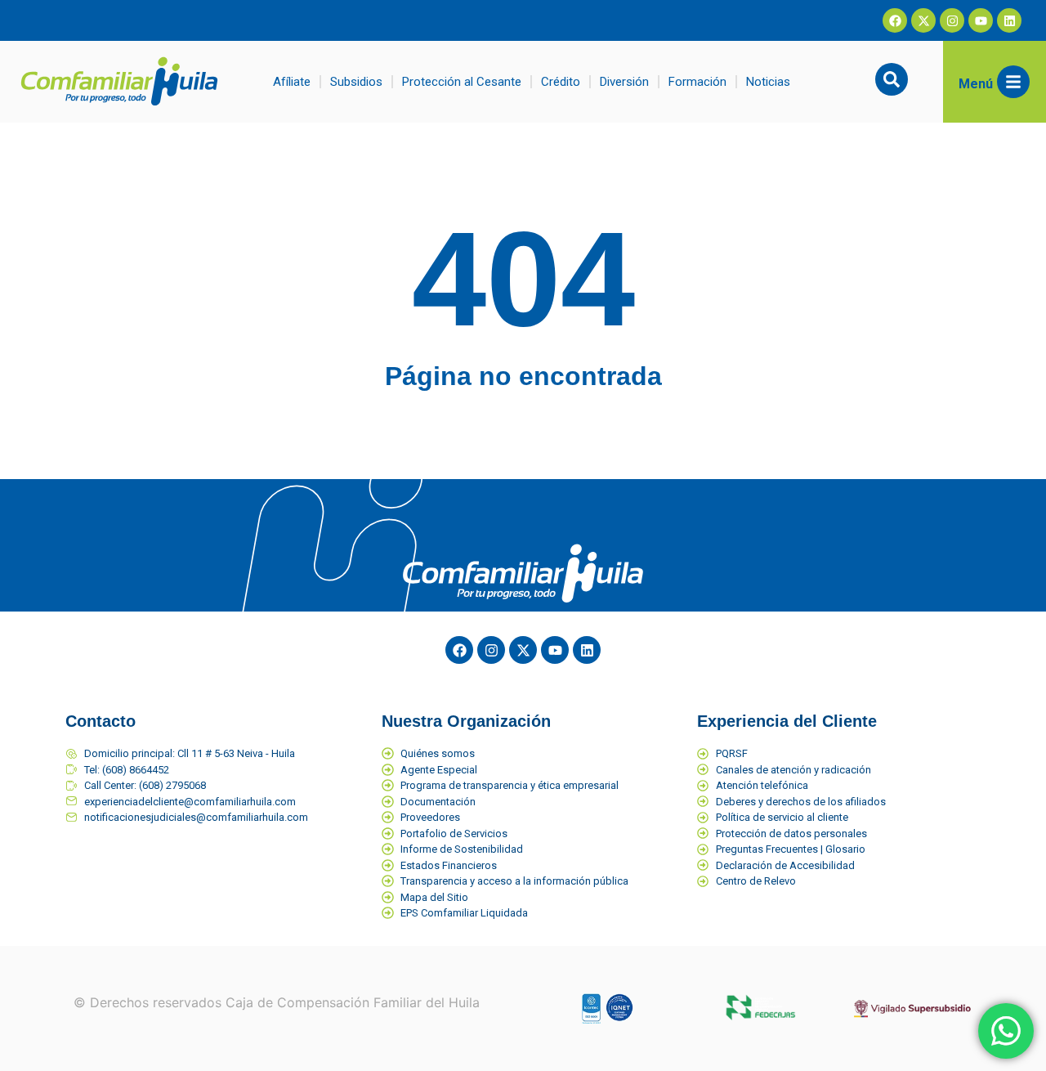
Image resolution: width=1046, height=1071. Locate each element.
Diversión (624, 81)
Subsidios (356, 81)
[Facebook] (895, 20)
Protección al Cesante (461, 81)
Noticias (768, 81)
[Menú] (1013, 81)
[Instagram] (952, 20)
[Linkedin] (1009, 20)
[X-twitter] (923, 20)
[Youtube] (980, 20)
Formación (697, 81)
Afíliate (292, 81)
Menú (976, 84)
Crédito (560, 81)
